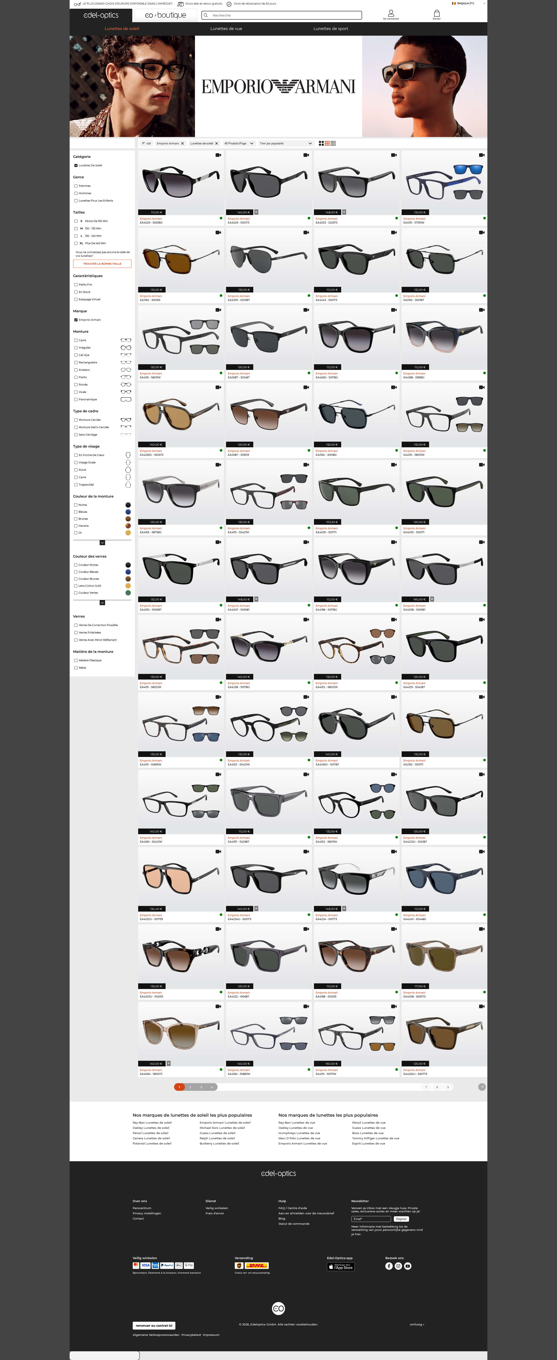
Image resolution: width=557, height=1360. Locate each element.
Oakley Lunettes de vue (295, 1127)
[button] (101, 15)
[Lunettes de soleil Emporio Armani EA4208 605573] (444, 954)
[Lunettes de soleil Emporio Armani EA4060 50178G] (357, 335)
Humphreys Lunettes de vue (299, 1133)
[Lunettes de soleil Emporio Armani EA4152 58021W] (357, 645)
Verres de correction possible (98, 625)
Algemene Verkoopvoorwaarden (156, 1335)
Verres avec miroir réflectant (98, 640)
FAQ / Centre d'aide (292, 1208)
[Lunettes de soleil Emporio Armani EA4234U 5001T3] (269, 877)
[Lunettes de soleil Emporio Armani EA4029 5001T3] (269, 180)
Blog (281, 1218)
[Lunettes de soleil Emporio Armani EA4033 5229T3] (357, 180)
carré (82, 477)
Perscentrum (142, 1208)
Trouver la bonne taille (102, 263)
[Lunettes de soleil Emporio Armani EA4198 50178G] (357, 568)
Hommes (85, 193)
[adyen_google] (189, 1265)
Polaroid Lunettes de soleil (152, 1143)
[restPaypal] (167, 1265)
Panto (83, 377)
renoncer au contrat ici (154, 1326)
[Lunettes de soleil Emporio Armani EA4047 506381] (269, 568)
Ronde (83, 384)
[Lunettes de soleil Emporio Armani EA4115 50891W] (181, 722)
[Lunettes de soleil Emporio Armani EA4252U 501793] (181, 877)
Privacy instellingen (147, 1213)
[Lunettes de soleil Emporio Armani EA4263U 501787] (357, 722)
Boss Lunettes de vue (368, 1133)
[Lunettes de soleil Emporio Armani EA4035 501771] (357, 490)
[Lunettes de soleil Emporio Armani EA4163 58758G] (181, 490)
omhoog (416, 1324)
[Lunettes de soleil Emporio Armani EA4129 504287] (444, 645)
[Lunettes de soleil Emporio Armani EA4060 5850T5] (181, 1032)
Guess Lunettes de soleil (217, 1133)
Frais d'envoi (215, 1213)
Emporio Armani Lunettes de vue (302, 1143)
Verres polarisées (90, 632)
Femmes (85, 185)
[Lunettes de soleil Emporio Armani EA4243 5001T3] (357, 258)
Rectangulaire (88, 362)
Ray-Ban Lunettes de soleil (152, 1122)
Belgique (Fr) (465, 3)
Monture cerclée (90, 419)
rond (82, 469)
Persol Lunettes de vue (369, 1122)
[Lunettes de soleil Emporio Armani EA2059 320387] (269, 258)
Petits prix (85, 284)
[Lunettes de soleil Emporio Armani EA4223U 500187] (444, 800)
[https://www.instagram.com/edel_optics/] (398, 1266)
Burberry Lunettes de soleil (219, 1143)
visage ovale (87, 462)
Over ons (140, 1201)
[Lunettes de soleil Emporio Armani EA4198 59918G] (444, 335)
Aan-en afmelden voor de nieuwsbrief (306, 1213)
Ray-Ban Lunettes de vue (296, 1122)
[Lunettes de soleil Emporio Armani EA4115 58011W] (181, 335)
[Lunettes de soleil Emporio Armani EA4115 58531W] (444, 413)
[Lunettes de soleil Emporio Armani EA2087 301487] (269, 335)
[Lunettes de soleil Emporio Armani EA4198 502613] (357, 954)
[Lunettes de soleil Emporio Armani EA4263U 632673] (181, 413)
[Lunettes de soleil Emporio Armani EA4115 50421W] (269, 490)
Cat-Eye (84, 355)
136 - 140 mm (91, 235)
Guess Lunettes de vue (369, 1127)
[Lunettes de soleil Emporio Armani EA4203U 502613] (181, 954)
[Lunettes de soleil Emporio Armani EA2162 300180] (357, 413)
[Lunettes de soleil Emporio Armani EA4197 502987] (269, 800)
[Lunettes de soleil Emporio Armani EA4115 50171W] (357, 1032)
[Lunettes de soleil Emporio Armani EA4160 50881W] (269, 1032)
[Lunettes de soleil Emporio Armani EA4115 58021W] (181, 645)
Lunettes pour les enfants (96, 200)
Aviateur (84, 369)
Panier (437, 18)
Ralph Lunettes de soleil (217, 1138)
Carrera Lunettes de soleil (151, 1138)
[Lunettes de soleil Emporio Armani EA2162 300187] (444, 258)
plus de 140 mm (93, 243)
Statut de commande (293, 1223)
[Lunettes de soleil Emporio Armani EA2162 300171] (444, 722)
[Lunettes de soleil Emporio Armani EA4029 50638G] (181, 180)
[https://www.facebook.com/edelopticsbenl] (389, 1266)
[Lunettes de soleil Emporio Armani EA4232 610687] (269, 954)
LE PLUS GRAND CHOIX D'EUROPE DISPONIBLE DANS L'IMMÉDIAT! (128, 3)
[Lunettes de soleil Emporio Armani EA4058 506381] (444, 568)
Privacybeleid (191, 1335)
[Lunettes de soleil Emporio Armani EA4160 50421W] (181, 800)
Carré (82, 340)
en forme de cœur (91, 455)
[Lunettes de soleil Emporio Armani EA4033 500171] (444, 490)
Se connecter (391, 18)
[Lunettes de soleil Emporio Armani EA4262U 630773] (444, 1032)
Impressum (211, 1335)
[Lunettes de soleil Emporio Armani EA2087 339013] (269, 413)
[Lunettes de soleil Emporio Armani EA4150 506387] (181, 568)
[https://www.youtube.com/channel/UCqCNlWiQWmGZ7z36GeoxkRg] (407, 1266)
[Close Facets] (102, 143)
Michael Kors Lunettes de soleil (222, 1127)
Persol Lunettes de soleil (150, 1133)
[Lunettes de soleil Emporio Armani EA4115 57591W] (444, 180)
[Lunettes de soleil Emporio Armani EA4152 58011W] (357, 800)
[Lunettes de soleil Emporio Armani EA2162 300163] (181, 258)
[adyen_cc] (136, 1265)
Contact (138, 1218)
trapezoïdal (86, 484)
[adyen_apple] (179, 1265)
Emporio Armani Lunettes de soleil (225, 1122)
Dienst (211, 1201)
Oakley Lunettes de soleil (151, 1127)
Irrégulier (85, 347)
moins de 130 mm (95, 221)
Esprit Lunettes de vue (368, 1143)
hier (358, 1234)
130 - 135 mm (91, 228)
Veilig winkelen (217, 1208)
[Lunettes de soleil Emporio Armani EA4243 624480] (444, 877)
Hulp (282, 1201)
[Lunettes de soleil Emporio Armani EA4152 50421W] (269, 722)
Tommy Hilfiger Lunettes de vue (375, 1138)
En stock (84, 292)
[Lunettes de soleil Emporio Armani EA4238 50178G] (269, 645)
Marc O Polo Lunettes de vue (299, 1138)
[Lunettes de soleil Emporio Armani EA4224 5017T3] (357, 877)
